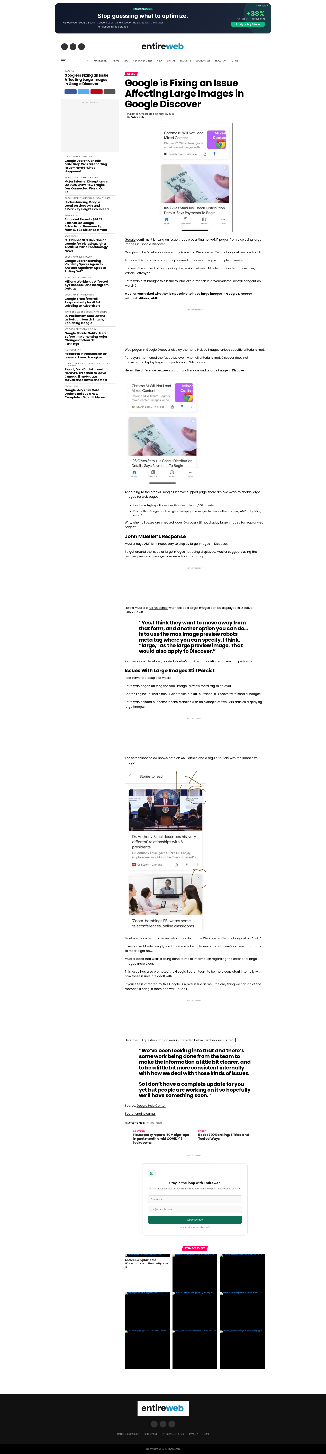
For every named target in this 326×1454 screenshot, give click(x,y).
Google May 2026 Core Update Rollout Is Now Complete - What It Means (85, 393)
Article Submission (128, 1434)
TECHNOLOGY (85, 156)
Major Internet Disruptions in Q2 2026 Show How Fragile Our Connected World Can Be (86, 187)
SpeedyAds (151, 1434)
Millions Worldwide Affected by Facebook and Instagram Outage (87, 285)
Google (130, 240)
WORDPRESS (203, 60)
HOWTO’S (221, 60)
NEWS (116, 60)
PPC (126, 60)
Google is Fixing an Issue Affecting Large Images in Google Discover (86, 79)
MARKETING (101, 60)
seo (159, 1123)
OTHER (235, 60)
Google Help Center (151, 1106)
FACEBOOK (70, 350)
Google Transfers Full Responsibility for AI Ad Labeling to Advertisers (83, 302)
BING (83, 312)
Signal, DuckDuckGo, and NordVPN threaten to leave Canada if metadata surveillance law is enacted (86, 375)
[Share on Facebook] (71, 91)
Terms (206, 1434)
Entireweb (137, 117)
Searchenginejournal (140, 1114)
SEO (159, 60)
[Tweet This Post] (84, 91)
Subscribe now (194, 1219)
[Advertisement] (90, 127)
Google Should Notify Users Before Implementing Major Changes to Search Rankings (86, 339)
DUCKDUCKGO (81, 363)
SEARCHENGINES (142, 60)
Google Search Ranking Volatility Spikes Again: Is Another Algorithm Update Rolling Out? (85, 266)
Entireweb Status (173, 1434)
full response (158, 608)
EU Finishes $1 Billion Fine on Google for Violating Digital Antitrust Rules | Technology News (86, 245)
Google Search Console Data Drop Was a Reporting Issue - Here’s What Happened (86, 166)
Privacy (193, 1434)
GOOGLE (69, 156)
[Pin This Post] (96, 91)
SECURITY (185, 60)
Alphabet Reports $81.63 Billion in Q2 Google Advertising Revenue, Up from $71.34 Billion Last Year (86, 225)
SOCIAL (171, 60)
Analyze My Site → (248, 24)
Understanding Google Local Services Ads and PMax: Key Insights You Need (86, 206)
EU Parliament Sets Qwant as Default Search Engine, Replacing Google (85, 319)
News (151, 1123)
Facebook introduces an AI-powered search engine (86, 355)
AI (88, 60)
